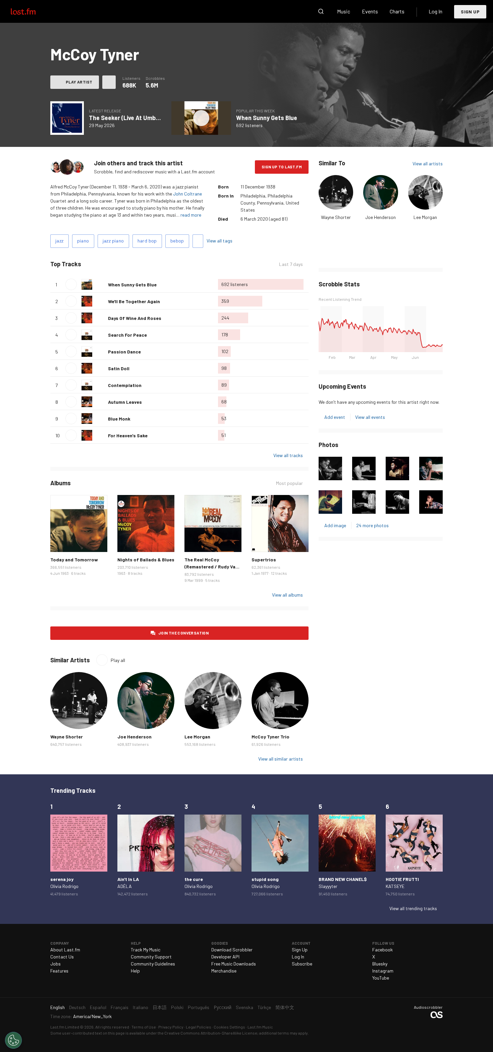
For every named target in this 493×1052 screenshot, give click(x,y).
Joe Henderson (380, 217)
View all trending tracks (413, 908)
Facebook (382, 949)
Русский (222, 1007)
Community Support (151, 956)
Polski (177, 1007)
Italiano (140, 1007)
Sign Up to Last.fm (282, 166)
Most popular (289, 483)
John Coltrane (187, 194)
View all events (370, 417)
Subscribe (302, 963)
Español (98, 1007)
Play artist (79, 81)
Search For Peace (127, 335)
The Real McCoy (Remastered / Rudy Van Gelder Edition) (211, 566)
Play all (109, 264)
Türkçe (264, 1007)
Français (119, 1007)
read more (190, 215)
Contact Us (62, 956)
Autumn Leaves (125, 402)
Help (135, 971)
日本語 (160, 1007)
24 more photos (372, 525)
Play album (67, 118)
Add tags (198, 241)
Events (370, 11)
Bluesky (379, 963)
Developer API (225, 956)
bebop (177, 240)
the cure (193, 879)
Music (343, 11)
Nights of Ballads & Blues (145, 559)
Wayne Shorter (336, 217)
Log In (435, 11)
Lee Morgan (425, 217)
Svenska (244, 1007)
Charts (397, 11)
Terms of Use (143, 1027)
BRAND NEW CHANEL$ (343, 879)
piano (83, 240)
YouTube (380, 978)
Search (321, 11)
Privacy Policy (170, 1027)
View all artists (428, 163)
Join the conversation (183, 632)
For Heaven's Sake (128, 435)
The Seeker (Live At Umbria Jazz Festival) (145, 117)
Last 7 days (291, 264)
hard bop (147, 240)
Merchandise (223, 971)
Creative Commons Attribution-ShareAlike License (210, 1033)
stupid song (265, 879)
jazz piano (113, 240)
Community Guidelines (153, 963)
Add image (335, 525)
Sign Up (470, 11)
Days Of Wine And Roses (134, 318)
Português (198, 1007)
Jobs (55, 963)
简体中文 (284, 1007)
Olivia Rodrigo (64, 886)
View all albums (287, 595)
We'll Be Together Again (134, 301)
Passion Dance (124, 351)
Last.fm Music (260, 1027)
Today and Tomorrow (74, 559)
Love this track (100, 284)
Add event (334, 417)
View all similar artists (280, 759)
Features (59, 971)
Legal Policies (198, 1027)
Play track (71, 284)
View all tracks (288, 455)
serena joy (61, 879)
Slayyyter (328, 886)
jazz (59, 240)
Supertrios (264, 559)
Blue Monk (119, 419)
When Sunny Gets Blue (266, 117)
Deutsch (77, 1007)
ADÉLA (124, 886)
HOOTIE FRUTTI (402, 879)
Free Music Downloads (233, 963)
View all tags (219, 240)
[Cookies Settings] (13, 1040)
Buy (60, 541)
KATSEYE (395, 886)
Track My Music (145, 949)
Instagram (382, 971)
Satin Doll (118, 368)
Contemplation (125, 385)
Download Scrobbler (232, 949)
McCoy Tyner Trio (270, 736)
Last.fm (31, 11)
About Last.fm (65, 949)
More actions (109, 82)
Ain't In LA (128, 879)
